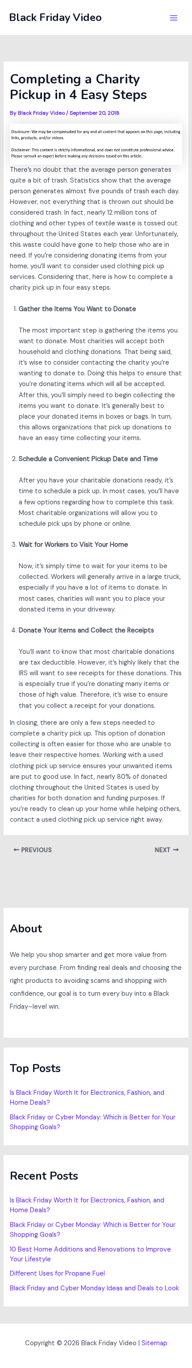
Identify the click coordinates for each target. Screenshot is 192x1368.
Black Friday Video (55, 17)
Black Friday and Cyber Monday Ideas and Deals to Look (94, 1288)
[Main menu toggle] (173, 17)
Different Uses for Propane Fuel (57, 1273)
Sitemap (154, 1343)
